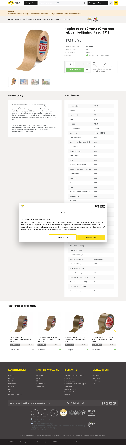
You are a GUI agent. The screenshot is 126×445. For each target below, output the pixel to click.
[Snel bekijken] (33, 313)
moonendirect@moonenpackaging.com (31, 403)
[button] (115, 332)
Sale (94, 384)
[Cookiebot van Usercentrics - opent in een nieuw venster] (96, 206)
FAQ (9, 389)
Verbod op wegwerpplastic (74, 375)
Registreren (97, 381)
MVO (38, 378)
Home (10, 19)
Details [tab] (63, 213)
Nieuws (38, 381)
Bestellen (11, 378)
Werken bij (40, 386)
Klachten (11, 386)
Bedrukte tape (69, 381)
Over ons (39, 375)
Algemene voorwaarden (17, 392)
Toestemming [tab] (33, 213)
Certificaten (40, 384)
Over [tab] (92, 213)
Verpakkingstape (70, 392)
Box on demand (70, 389)
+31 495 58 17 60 (76, 403)
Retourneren (13, 384)
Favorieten (96, 378)
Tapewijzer (68, 386)
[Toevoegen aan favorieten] (87, 70)
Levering (11, 381)
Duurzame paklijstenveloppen (75, 384)
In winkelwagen (75, 70)
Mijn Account (97, 375)
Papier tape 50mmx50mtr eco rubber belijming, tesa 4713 (49, 19)
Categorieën (30, 3)
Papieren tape (20, 19)
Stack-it (67, 395)
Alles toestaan (91, 237)
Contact (11, 375)
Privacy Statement (15, 395)
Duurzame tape (70, 378)
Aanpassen (61, 237)
